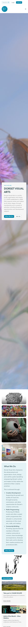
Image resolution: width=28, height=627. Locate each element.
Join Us (19, 2)
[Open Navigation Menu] (25, 9)
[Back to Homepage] (4, 9)
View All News (7, 578)
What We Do (9, 216)
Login (13, 2)
